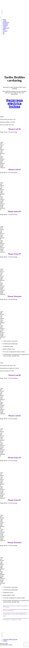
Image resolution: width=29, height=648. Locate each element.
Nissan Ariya (6, 28)
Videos (4, 26)
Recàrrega (5, 23)
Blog (4, 29)
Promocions (6, 22)
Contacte (5, 31)
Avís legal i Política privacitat (10, 639)
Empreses (5, 25)
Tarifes (4, 21)
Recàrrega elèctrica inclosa (14, 103)
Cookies (5, 640)
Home (4, 19)
